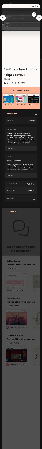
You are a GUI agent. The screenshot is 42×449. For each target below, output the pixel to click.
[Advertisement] (9, 224)
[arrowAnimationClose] (3, 18)
